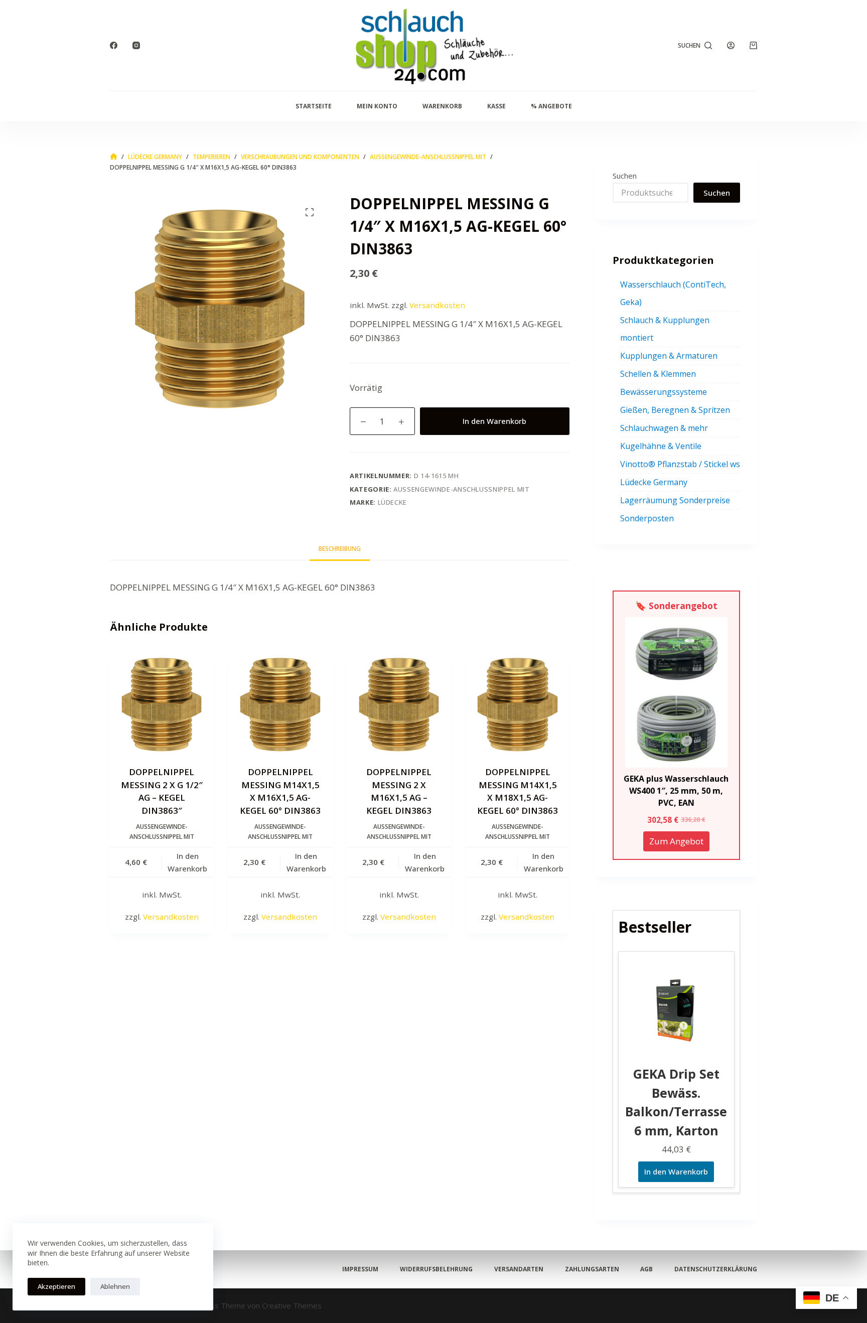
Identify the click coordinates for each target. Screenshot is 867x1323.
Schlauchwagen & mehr (664, 427)
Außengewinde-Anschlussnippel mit (461, 489)
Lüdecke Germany (653, 482)
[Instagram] (136, 45)
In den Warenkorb (494, 421)
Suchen (625, 176)
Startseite (314, 106)
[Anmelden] (731, 45)
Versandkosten (437, 305)
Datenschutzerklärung (715, 1269)
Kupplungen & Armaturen (668, 355)
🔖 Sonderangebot (676, 606)
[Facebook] (113, 45)
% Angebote (551, 106)
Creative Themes (292, 1305)
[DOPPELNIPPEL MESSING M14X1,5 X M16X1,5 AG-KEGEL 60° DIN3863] (280, 701)
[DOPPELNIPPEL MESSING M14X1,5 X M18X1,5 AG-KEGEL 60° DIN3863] (517, 701)
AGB (646, 1269)
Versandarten (518, 1269)
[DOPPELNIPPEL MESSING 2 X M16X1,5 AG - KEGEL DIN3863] (399, 701)
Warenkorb (442, 106)
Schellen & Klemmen (658, 373)
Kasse (496, 106)
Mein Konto (377, 106)
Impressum (360, 1269)
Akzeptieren (56, 1286)
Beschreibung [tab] (340, 548)
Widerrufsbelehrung (436, 1269)
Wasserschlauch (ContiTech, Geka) (673, 293)
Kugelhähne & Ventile (660, 446)
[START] (113, 157)
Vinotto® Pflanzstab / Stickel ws (680, 464)
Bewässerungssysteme (663, 391)
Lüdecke (392, 502)
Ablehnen (115, 1286)
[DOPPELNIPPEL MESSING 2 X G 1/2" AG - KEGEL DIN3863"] (161, 701)
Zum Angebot (676, 841)
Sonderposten (647, 518)
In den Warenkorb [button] (187, 862)
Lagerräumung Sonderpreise (675, 500)
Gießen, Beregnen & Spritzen (675, 409)
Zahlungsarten (592, 1269)
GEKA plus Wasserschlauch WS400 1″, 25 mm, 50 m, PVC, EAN (676, 790)
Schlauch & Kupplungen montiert (664, 329)
